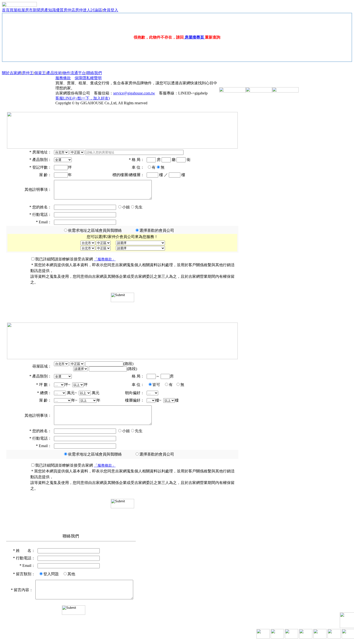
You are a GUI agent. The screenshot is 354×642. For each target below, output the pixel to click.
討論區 (96, 10)
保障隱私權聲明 (88, 78)
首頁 (6, 10)
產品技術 (54, 73)
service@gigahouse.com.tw (134, 93)
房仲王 (27, 73)
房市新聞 (32, 10)
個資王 (40, 73)
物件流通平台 (74, 73)
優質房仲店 (65, 10)
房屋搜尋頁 (194, 37)
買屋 (13, 10)
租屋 (21, 10)
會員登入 (110, 10)
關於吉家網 (11, 73)
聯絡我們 (94, 73)
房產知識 (48, 10)
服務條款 (63, 78)
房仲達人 (83, 10)
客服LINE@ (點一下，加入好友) (82, 98)
